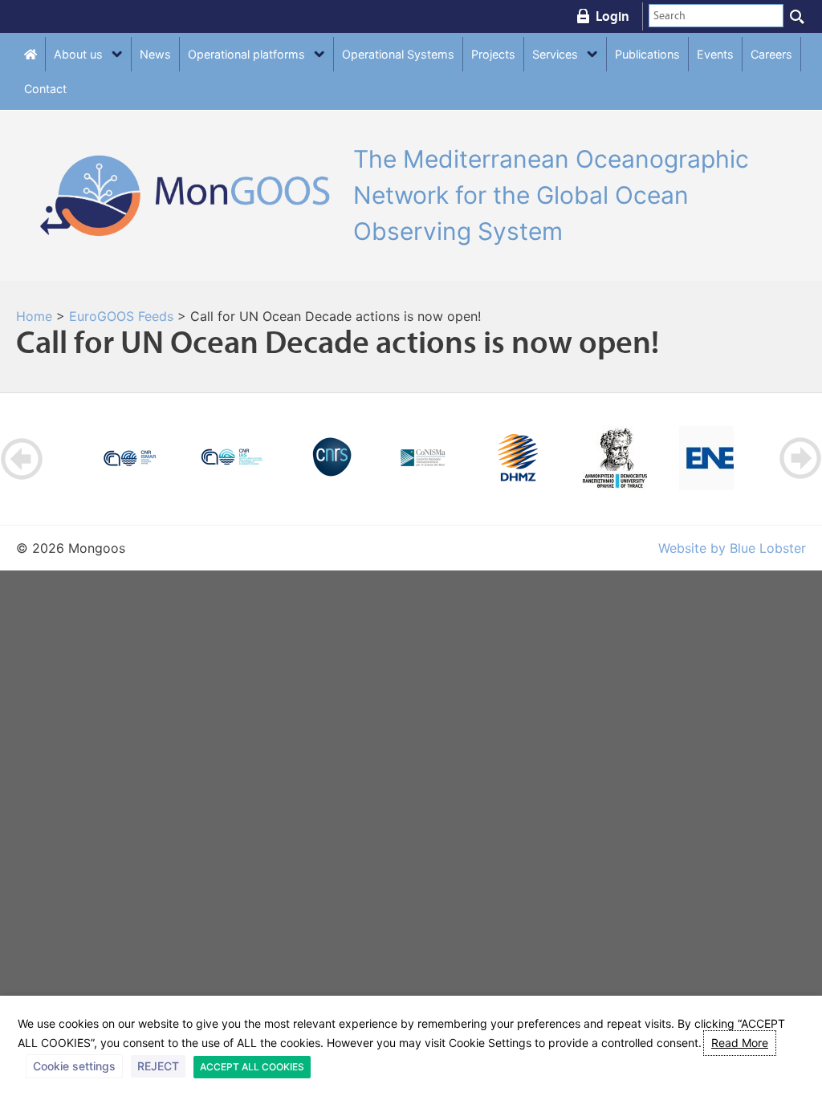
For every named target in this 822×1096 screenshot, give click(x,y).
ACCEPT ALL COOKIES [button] (252, 1067)
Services (555, 54)
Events (715, 54)
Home (34, 316)
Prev (22, 458)
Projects (493, 54)
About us (78, 54)
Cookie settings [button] (74, 1066)
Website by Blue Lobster (732, 548)
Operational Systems (398, 54)
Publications (647, 54)
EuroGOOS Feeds (121, 316)
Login (612, 16)
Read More (739, 1042)
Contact (45, 88)
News (155, 54)
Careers (771, 54)
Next (800, 458)
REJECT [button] (158, 1066)
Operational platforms (246, 54)
